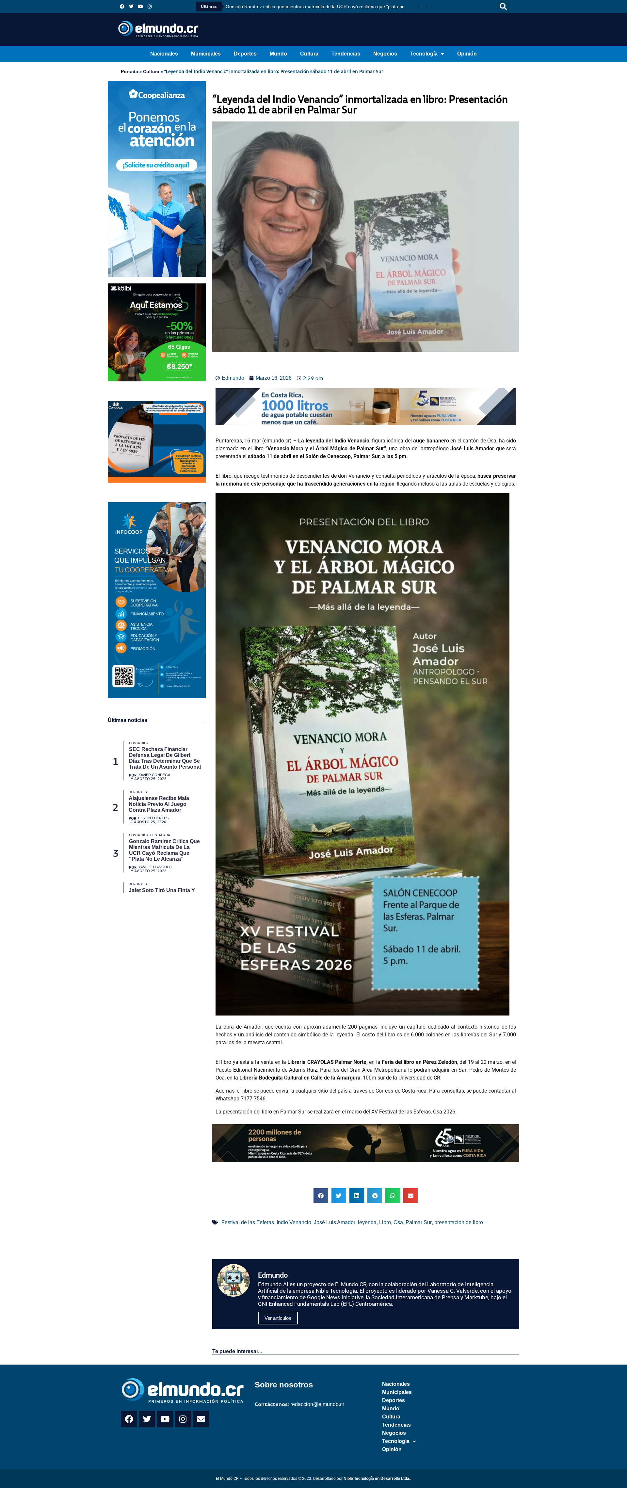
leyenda (367, 1222)
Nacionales (164, 53)
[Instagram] (149, 6)
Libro (385, 1222)
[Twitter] (131, 6)
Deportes (245, 53)
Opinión (467, 53)
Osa (398, 1222)
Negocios (385, 53)
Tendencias (345, 53)
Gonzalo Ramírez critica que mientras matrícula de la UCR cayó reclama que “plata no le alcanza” (320, 6)
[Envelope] (201, 1419)
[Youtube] (140, 6)
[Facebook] (122, 6)
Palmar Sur (419, 1222)
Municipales (206, 53)
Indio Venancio (294, 1222)
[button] (503, 6)
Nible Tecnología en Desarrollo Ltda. (377, 1478)
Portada (129, 71)
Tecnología (424, 53)
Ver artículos (278, 1318)
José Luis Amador (334, 1222)
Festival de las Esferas (247, 1222)
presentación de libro (458, 1222)
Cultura (309, 53)
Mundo (278, 53)
